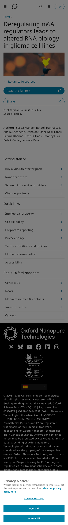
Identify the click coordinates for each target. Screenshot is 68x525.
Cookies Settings (34, 498)
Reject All (33, 508)
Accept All (34, 518)
